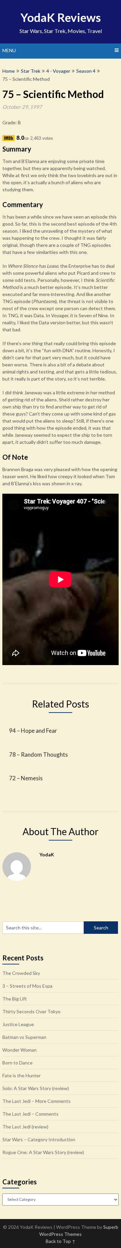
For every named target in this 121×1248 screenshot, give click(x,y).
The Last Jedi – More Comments (36, 1101)
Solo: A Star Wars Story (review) (35, 1088)
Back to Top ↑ (61, 1241)
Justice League (18, 1024)
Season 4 (85, 71)
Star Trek (30, 71)
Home (8, 71)
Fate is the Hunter (21, 1075)
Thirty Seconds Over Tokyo (31, 1011)
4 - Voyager (58, 71)
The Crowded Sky (21, 973)
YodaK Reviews (61, 17)
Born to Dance (17, 1062)
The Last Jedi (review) (25, 1126)
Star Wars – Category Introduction (38, 1139)
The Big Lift (14, 998)
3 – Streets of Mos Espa (27, 986)
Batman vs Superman (24, 1037)
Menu (9, 50)
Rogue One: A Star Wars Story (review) (43, 1152)
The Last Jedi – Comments (30, 1114)
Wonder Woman (19, 1050)
